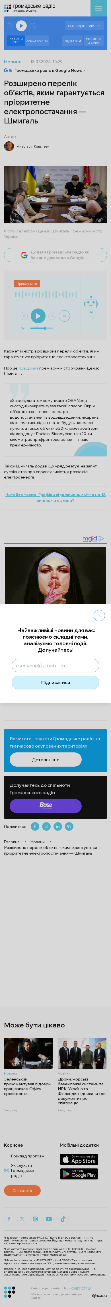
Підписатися (55, 682)
